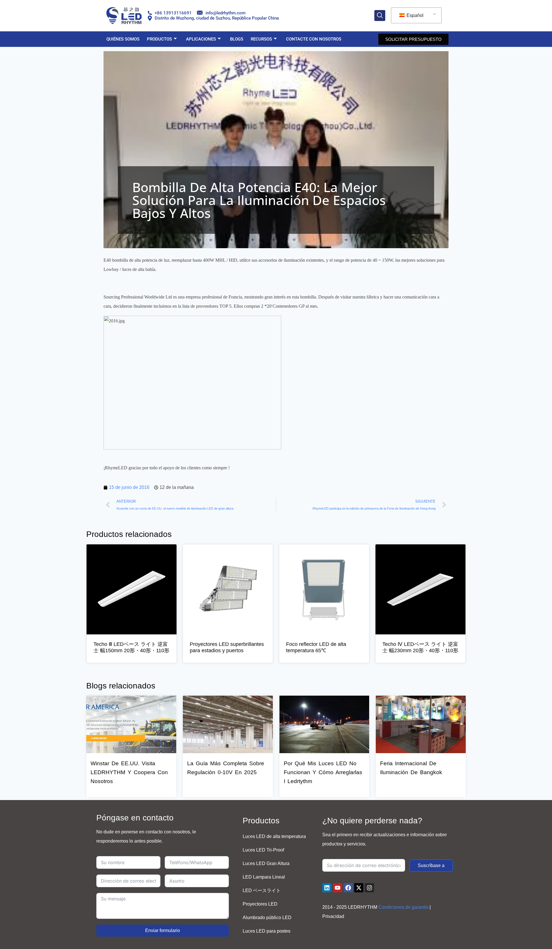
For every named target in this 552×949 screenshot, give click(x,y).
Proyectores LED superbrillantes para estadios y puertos (227, 647)
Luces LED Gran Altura (266, 863)
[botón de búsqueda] (379, 15)
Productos (159, 39)
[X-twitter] (358, 887)
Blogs (236, 39)
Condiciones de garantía (403, 907)
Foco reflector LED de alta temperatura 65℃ (316, 647)
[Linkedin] (326, 887)
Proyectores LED (260, 904)
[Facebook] (348, 887)
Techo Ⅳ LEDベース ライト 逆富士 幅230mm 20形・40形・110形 (420, 647)
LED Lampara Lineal (264, 877)
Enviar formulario (162, 930)
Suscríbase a (431, 865)
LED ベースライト (262, 890)
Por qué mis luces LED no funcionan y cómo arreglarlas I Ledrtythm (323, 772)
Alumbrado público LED (267, 917)
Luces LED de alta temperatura (274, 836)
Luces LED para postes (266, 931)
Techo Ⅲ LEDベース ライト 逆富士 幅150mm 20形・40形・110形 (131, 647)
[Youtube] (337, 887)
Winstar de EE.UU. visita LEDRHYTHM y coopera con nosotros (129, 772)
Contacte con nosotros (313, 39)
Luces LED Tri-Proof (263, 849)
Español (414, 15)
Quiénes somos (122, 39)
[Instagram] (369, 887)
